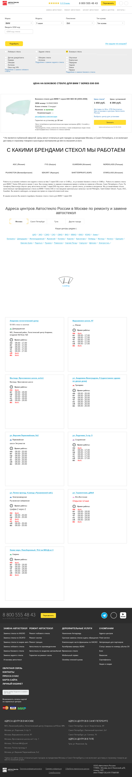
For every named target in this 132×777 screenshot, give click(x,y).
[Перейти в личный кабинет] (126, 3)
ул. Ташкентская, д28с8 (83, 493)
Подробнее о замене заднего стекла (49, 62)
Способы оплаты (54, 772)
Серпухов (83, 243)
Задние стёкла (44, 52)
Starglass (113, 173)
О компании (106, 628)
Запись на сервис (12, 10)
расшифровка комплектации (46, 116)
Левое (71, 67)
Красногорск (81, 239)
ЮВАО (73, 235)
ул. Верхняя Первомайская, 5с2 (24, 435)
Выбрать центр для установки (106, 116)
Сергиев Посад (71, 243)
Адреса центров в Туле (81, 739)
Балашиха (11, 239)
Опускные (73, 57)
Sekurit (50, 173)
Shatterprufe (82, 173)
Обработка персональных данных (77, 769)
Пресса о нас (11, 676)
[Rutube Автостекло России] (124, 617)
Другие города (75, 222)
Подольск (38, 243)
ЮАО (81, 235)
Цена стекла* (99, 99)
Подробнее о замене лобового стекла (16, 70)
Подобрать (14, 44)
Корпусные (73, 60)
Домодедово (22, 239)
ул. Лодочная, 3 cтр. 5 (82, 435)
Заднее (72, 65)
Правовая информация (54, 769)
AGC (19, 164)
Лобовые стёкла (14, 52)
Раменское (58, 243)
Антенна (10, 65)
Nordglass (113, 164)
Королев (70, 239)
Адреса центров (107, 10)
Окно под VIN (13, 67)
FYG (50, 164)
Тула (56, 222)
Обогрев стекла (44, 57)
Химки (95, 235)
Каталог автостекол (91, 10)
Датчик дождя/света (15, 57)
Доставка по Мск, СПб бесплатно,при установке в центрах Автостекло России (109, 111)
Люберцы (91, 239)
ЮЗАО (87, 235)
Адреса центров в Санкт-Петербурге (88, 721)
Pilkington (19, 173)
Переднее (73, 62)
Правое (72, 70)
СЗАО (46, 235)
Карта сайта (10, 680)
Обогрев (10, 62)
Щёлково (92, 243)
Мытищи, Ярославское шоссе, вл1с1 (27, 378)
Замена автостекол (54, 10)
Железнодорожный (37, 239)
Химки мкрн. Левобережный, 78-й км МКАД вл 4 (31, 550)
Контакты (121, 10)
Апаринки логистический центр (24, 321)
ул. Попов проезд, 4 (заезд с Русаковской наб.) (31, 493)
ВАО (66, 235)
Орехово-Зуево (26, 243)
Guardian (81, 164)
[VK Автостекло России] (114, 615)
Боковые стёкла (75, 52)
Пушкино (48, 243)
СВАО (60, 235)
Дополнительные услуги (77, 628)
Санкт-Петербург (37, 222)
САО (53, 235)
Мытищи (101, 239)
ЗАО (40, 235)
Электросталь (104, 243)
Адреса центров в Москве (19, 721)
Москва (18, 222)
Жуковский (51, 239)
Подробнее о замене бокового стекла (80, 72)
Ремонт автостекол (72, 10)
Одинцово (119, 239)
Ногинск (110, 239)
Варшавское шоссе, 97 (83, 321)
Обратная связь (12, 668)
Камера (10, 60)
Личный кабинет (13, 684)
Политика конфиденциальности (31, 769)
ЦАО (34, 235)
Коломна (61, 239)
